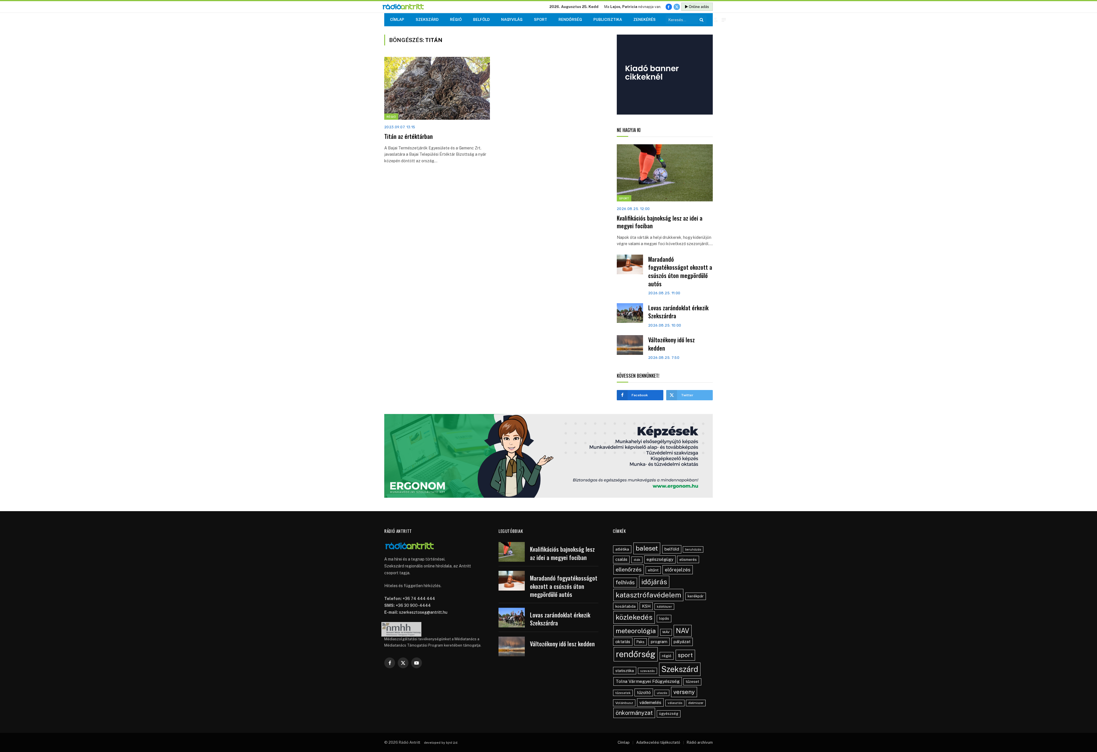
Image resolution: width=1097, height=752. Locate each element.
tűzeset (692, 681)
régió (666, 655)
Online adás (698, 7)
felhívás (625, 582)
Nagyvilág (512, 19)
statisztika (624, 670)
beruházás (693, 549)
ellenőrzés (629, 569)
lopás (664, 618)
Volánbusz (624, 703)
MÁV (666, 632)
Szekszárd (427, 19)
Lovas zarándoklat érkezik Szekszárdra (678, 312)
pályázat (682, 641)
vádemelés (650, 702)
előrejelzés (677, 570)
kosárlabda (625, 606)
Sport (540, 19)
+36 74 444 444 (419, 598)
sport (685, 655)
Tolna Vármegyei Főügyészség (648, 681)
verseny (684, 692)
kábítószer (664, 606)
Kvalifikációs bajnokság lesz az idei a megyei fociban (659, 222)
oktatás (622, 641)
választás (675, 703)
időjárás (654, 582)
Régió (456, 19)
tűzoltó (644, 692)
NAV (682, 631)
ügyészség (668, 713)
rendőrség (635, 654)
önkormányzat (634, 712)
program (659, 641)
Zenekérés (644, 19)
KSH (646, 606)
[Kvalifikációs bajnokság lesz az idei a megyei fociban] (665, 172)
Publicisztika (607, 19)
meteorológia (636, 631)
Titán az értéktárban (408, 136)
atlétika (622, 549)
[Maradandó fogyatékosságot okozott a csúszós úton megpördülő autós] (630, 264)
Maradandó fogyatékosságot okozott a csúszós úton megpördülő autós (680, 271)
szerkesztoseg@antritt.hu (423, 612)
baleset (647, 548)
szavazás (647, 671)
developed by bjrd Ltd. (441, 742)
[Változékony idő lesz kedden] (630, 345)
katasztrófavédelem (648, 595)
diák (637, 560)
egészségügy (659, 559)
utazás (662, 693)
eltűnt (653, 570)
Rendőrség (570, 19)
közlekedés (634, 617)
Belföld (481, 19)
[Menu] (724, 19)
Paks (640, 642)
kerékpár (696, 596)
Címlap (397, 19)
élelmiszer (695, 703)
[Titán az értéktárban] (437, 88)
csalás (621, 559)
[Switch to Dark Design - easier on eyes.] (715, 19)
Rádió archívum (700, 742)
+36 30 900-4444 (413, 605)
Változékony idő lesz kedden (671, 344)
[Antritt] (405, 7)
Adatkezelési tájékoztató (658, 742)
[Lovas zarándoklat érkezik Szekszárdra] (630, 313)
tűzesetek (622, 693)
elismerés (688, 559)
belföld (671, 549)
